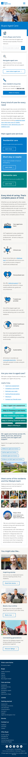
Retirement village (6, 694)
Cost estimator (5, 707)
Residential (4, 685)
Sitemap (17, 751)
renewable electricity (9, 360)
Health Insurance (5, 671)
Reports (23, 751)
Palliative (3, 692)
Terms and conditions (8, 751)
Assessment (4, 704)
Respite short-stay (6, 687)
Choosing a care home (12, 388)
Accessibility (18, 749)
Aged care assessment (12, 386)
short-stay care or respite (12, 122)
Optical (3, 675)
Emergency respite (6, 690)
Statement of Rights (6, 742)
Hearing (3, 677)
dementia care (16, 124)
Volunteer (3, 726)
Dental (3, 673)
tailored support (13, 283)
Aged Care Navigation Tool (8, 715)
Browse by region (5, 665)
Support (3, 713)
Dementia (3, 688)
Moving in (8, 396)
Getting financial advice (12, 394)
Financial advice (5, 709)
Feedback (3, 724)
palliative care (5, 126)
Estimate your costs (11, 391)
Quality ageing (5, 734)
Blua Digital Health (6, 678)
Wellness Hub (4, 738)
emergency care (6, 124)
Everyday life (4, 736)
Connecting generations (7, 740)
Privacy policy (10, 749)
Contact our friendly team (13, 399)
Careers (3, 728)
